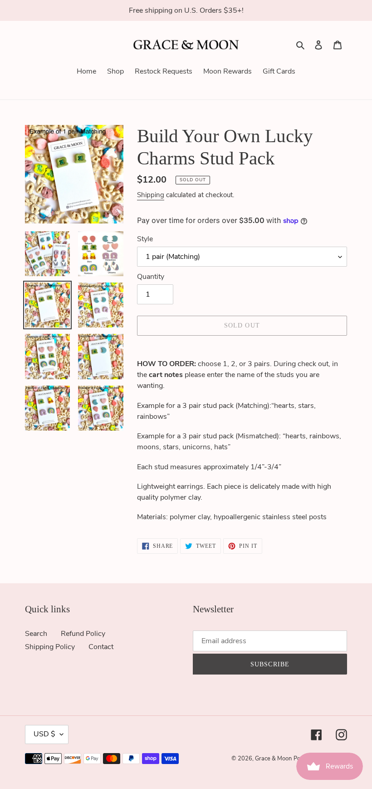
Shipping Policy (50, 647)
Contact (100, 647)
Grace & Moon (273, 758)
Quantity (150, 277)
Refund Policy (83, 634)
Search (36, 634)
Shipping (150, 194)
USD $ (44, 734)
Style (145, 239)
